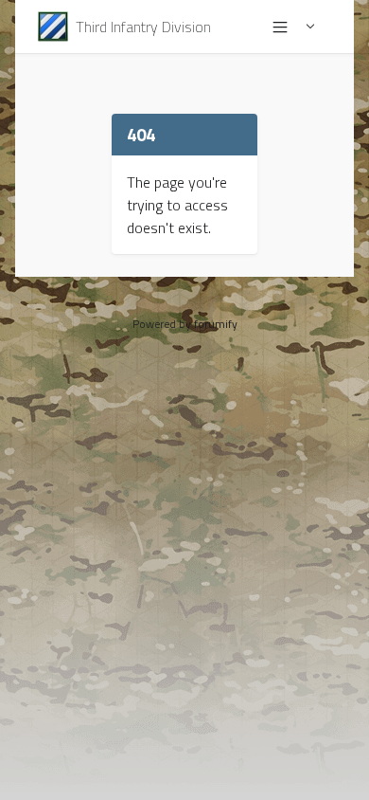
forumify (215, 324)
